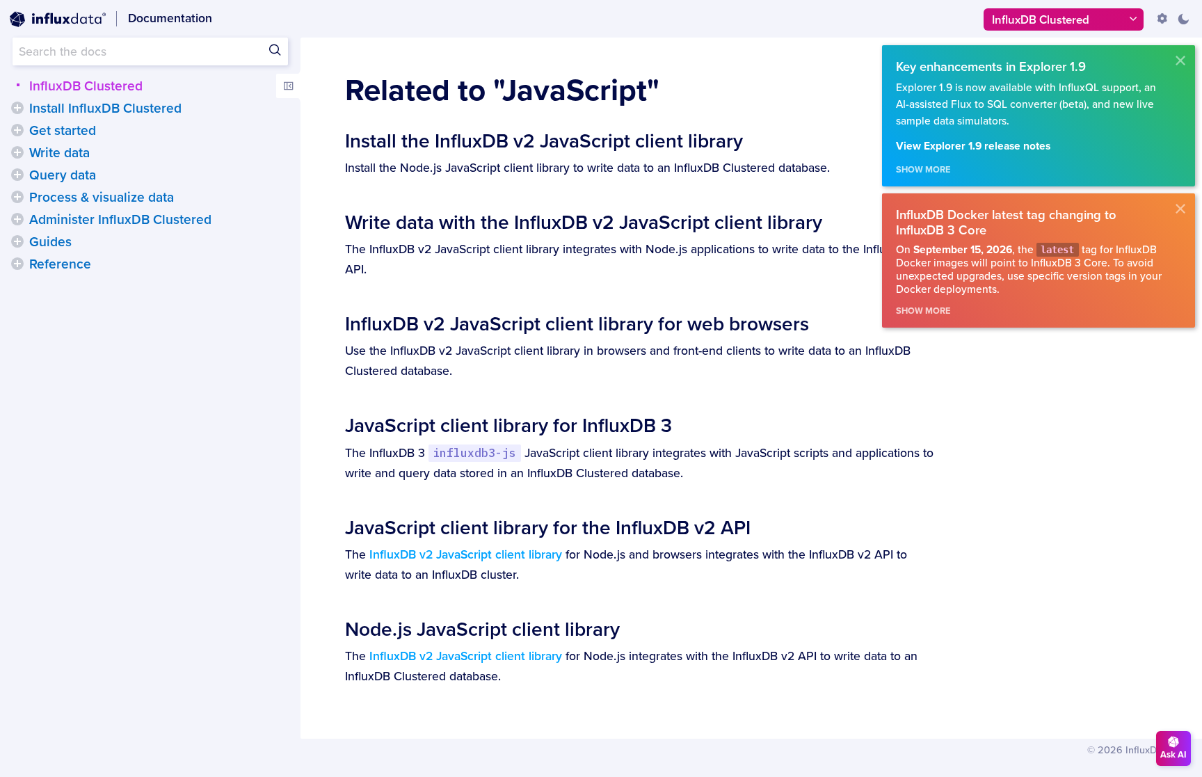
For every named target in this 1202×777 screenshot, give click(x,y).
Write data (59, 153)
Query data (62, 175)
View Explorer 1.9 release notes (973, 146)
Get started (62, 130)
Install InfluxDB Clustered (105, 108)
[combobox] (150, 51)
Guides (50, 242)
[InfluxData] (58, 19)
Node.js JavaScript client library (482, 629)
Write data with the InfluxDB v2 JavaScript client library (583, 222)
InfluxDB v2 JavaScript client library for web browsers (577, 324)
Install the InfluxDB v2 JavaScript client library (544, 141)
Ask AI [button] (1173, 754)
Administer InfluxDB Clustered (120, 219)
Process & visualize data (101, 197)
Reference (60, 264)
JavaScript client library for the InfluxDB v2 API (548, 528)
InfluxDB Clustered (86, 86)
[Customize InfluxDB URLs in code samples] (1162, 18)
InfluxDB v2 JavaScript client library (465, 554)
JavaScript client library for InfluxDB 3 (508, 426)
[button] (17, 108)
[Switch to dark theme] (1183, 18)
